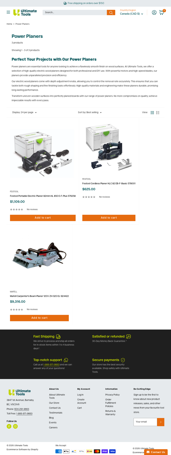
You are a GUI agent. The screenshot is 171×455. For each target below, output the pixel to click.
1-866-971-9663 (51, 365)
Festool (14, 192)
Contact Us (55, 408)
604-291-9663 (21, 409)
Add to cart (43, 218)
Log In (80, 395)
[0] (161, 12)
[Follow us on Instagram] (15, 426)
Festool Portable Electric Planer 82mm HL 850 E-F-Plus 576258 (43, 196)
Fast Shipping (43, 336)
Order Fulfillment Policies (110, 403)
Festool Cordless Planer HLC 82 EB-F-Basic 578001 (108, 183)
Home (9, 24)
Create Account (81, 401)
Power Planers (22, 24)
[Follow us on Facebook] (9, 426)
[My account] (154, 12)
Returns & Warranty (110, 413)
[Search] (111, 12)
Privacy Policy (112, 395)
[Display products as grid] (152, 112)
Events (52, 423)
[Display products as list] (157, 112)
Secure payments (105, 360)
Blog (51, 418)
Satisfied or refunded (108, 336)
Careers (53, 428)
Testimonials (55, 413)
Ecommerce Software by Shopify (22, 450)
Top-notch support (47, 360)
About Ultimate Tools (57, 397)
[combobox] (75, 12)
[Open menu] (8, 12)
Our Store (54, 403)
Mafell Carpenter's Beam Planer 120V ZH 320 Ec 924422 (39, 296)
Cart (79, 408)
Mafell (13, 292)
